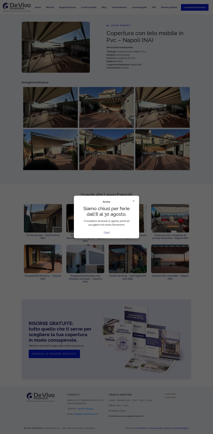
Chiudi (107, 232)
